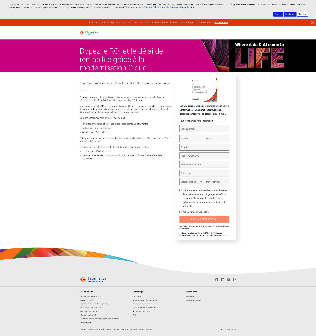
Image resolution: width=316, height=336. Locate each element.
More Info (302, 14)
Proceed (278, 14)
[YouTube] (228, 279)
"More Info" (129, 7)
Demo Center (137, 296)
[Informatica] (89, 32)
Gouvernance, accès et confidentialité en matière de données (99, 319)
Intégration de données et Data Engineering (94, 304)
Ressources (191, 292)
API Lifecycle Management (141, 311)
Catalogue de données (87, 300)
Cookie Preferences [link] (113, 329)
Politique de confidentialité (96, 329)
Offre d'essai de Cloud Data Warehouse (145, 307)
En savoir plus (221, 22)
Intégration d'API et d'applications (90, 307)
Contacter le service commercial (143, 304)
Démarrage (138, 292)
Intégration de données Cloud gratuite (145, 300)
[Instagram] (234, 279)
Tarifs (135, 315)
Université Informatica (193, 300)
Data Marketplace (85, 322)
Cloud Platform (86, 292)
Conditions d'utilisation (205, 235)
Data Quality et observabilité (89, 311)
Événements (190, 296)
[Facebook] (216, 279)
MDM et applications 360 (88, 315)
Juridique (83, 329)
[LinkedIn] (222, 279)
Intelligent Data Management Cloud (91, 296)
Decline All (290, 14)
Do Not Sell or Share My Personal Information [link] (137, 329)
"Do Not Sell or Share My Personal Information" (167, 7)
